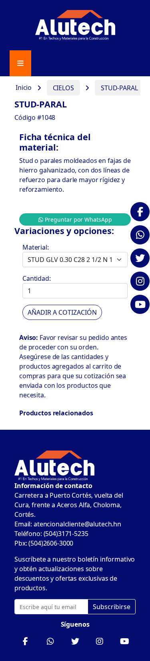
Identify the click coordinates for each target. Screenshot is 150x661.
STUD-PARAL (119, 87)
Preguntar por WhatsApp (77, 219)
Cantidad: (36, 278)
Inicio (24, 87)
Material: (35, 247)
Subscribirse (111, 606)
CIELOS (63, 87)
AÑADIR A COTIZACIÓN (62, 312)
